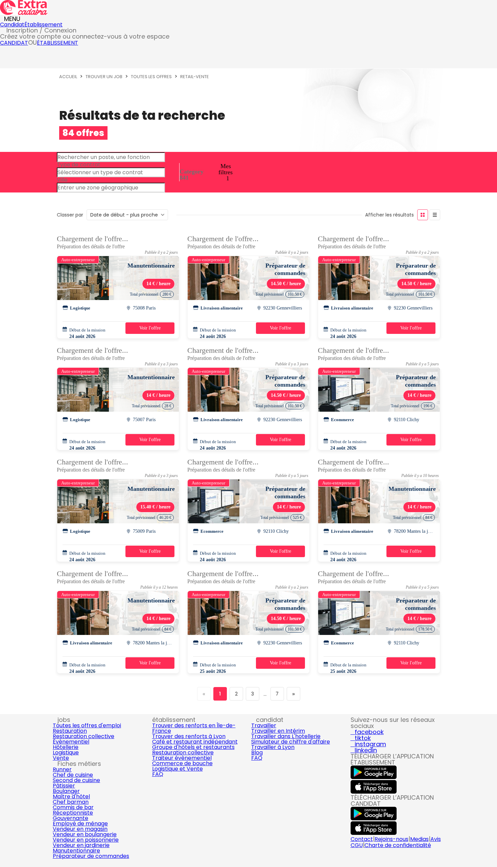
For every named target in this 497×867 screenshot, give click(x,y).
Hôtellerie (65, 747)
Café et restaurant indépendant (195, 742)
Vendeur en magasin (80, 829)
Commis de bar (73, 807)
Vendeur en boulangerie (85, 834)
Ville (62, 180)
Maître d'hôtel (71, 796)
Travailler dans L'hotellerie (286, 736)
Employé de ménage (80, 823)
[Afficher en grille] (422, 214)
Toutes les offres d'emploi (87, 725)
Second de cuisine (76, 780)
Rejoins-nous (391, 839)
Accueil (68, 76)
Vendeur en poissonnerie (86, 840)
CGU (357, 845)
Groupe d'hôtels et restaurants (193, 747)
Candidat (12, 24)
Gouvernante (70, 818)
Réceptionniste (73, 813)
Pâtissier (64, 786)
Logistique (66, 752)
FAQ (157, 774)
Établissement (43, 24)
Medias (419, 839)
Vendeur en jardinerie (81, 845)
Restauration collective (83, 736)
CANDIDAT (14, 43)
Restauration (70, 731)
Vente (61, 758)
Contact (362, 839)
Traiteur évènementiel (182, 758)
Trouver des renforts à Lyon (189, 736)
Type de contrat (78, 164)
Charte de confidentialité (397, 845)
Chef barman (71, 802)
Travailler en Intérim (278, 731)
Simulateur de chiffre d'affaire (290, 742)
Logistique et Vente (177, 769)
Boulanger (66, 791)
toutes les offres (151, 76)
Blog (257, 752)
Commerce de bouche (182, 763)
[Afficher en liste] (434, 214)
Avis (435, 839)
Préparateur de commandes (91, 856)
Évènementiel (71, 742)
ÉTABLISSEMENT (57, 43)
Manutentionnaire (76, 850)
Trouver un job (104, 76)
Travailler (263, 725)
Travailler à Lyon (272, 747)
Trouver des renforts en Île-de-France (194, 728)
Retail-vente (194, 76)
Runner (62, 769)
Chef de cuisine (73, 775)
